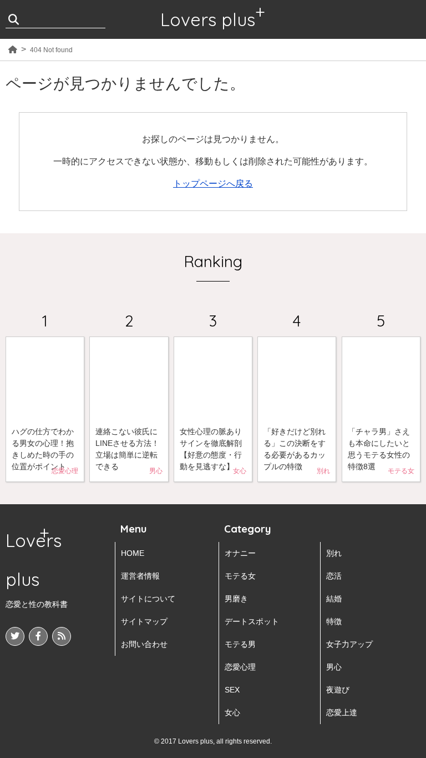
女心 (232, 712)
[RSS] (61, 636)
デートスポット (252, 621)
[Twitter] (15, 636)
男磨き (236, 598)
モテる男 (240, 644)
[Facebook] (38, 636)
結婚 (334, 598)
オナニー (240, 553)
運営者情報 (140, 575)
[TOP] (13, 50)
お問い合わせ (144, 644)
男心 (334, 666)
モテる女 (240, 575)
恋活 (334, 575)
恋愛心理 (240, 666)
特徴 (334, 621)
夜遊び (337, 689)
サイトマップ (144, 621)
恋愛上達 (341, 712)
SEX (232, 689)
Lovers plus (207, 19)
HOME (132, 553)
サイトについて (148, 598)
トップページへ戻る (213, 183)
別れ (334, 553)
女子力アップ (349, 644)
